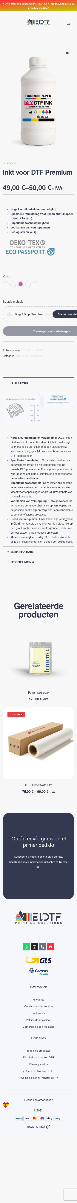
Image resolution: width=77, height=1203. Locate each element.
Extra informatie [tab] (21, 552)
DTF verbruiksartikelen (29, 356)
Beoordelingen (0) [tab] (22, 562)
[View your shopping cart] (68, 24)
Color (6, 276)
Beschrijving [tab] (19, 383)
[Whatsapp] (26, 946)
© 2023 (38, 1110)
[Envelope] (50, 946)
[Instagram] (34, 946)
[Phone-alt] (42, 946)
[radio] (5, 284)
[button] (67, 53)
